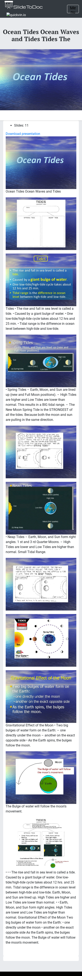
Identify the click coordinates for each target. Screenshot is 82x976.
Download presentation (23, 134)
